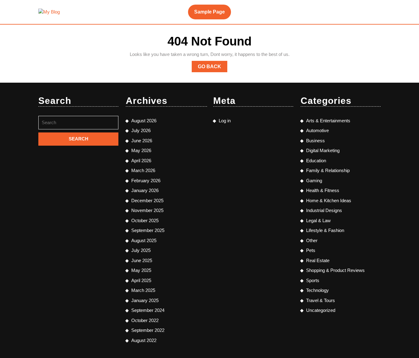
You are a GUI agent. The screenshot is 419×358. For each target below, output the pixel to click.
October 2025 (145, 220)
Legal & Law (318, 220)
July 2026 (141, 130)
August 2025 (143, 240)
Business (315, 140)
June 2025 (141, 260)
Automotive (317, 130)
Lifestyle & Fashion (325, 230)
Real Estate (317, 260)
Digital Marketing (323, 150)
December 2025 (147, 200)
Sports (312, 280)
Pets (310, 250)
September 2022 (147, 330)
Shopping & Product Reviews (335, 270)
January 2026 (145, 190)
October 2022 (145, 320)
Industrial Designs (324, 210)
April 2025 (141, 280)
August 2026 (143, 120)
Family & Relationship (328, 170)
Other (311, 240)
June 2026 (141, 140)
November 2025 (147, 210)
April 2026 (141, 160)
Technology (317, 290)
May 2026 (141, 150)
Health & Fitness (322, 190)
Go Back (212, 68)
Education (316, 160)
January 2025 (145, 300)
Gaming (314, 180)
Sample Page (209, 11)
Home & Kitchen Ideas (328, 200)
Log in (225, 120)
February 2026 (145, 180)
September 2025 (147, 230)
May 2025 (141, 270)
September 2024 (147, 310)
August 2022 (143, 340)
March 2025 (143, 290)
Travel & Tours (320, 300)
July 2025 (141, 250)
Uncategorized (320, 310)
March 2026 (143, 170)
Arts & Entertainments (328, 120)
